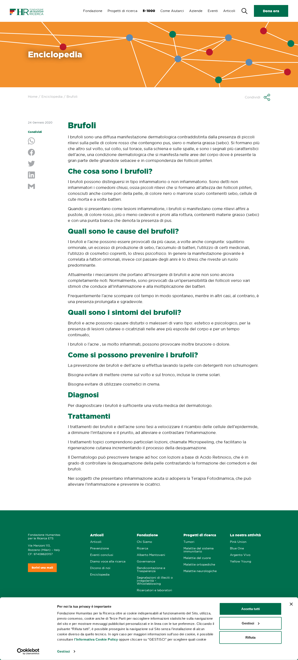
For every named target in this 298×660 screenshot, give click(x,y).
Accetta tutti (250, 609)
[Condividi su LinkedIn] (44, 175)
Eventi (213, 11)
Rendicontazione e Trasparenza (151, 569)
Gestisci (63, 651)
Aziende (195, 11)
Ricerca (142, 548)
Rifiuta (250, 637)
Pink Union (238, 541)
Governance (146, 561)
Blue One (237, 548)
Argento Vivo (240, 555)
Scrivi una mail (42, 567)
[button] (257, 97)
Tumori (188, 541)
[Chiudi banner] (291, 604)
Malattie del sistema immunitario (198, 550)
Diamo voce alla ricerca (107, 561)
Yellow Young (240, 561)
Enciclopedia (52, 96)
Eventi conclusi (101, 555)
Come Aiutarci (172, 11)
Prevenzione (99, 548)
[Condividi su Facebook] (44, 153)
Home (33, 96)
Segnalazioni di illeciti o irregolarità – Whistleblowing (155, 580)
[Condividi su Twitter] (44, 164)
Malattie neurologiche (200, 571)
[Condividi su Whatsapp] (44, 141)
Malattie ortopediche (199, 564)
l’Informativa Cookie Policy (96, 639)
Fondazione (92, 11)
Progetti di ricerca (122, 11)
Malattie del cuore (197, 558)
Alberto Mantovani (151, 555)
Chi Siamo (144, 541)
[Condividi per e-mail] (44, 187)
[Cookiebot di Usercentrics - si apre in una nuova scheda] (28, 651)
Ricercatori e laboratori (154, 590)
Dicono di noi (100, 568)
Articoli (229, 11)
